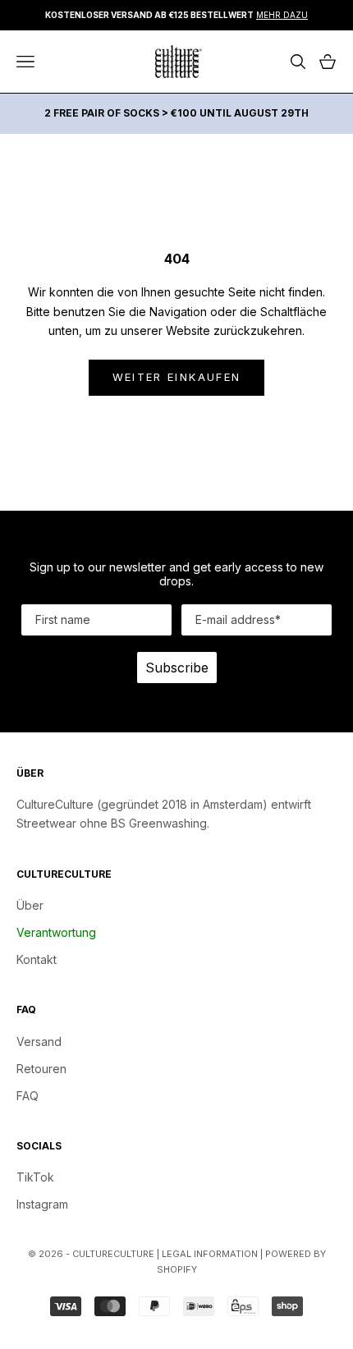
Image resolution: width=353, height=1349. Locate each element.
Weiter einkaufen (176, 376)
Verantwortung (56, 932)
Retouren (41, 1069)
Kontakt (36, 959)
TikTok (35, 1177)
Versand (39, 1041)
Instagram (42, 1204)
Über (30, 905)
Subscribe (177, 667)
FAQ (27, 1096)
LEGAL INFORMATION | (213, 1254)
